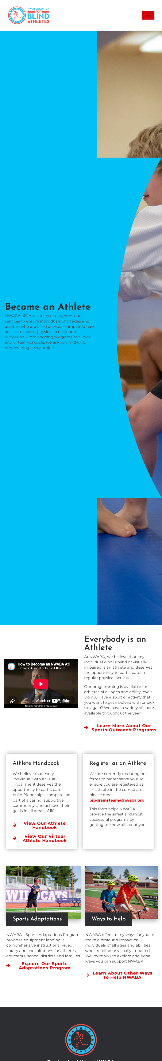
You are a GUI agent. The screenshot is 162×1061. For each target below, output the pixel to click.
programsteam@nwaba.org (116, 800)
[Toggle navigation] (148, 15)
